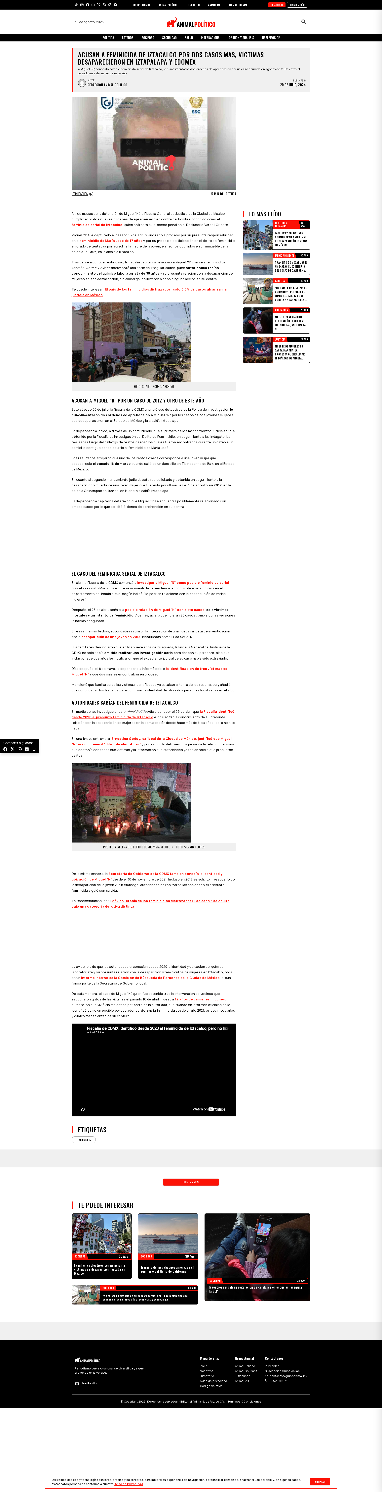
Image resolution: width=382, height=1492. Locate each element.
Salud (189, 37)
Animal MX (242, 1326)
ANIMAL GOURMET (239, 5)
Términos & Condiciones (244, 1347)
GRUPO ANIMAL (141, 5)
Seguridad (169, 37)
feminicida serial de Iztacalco (97, 225)
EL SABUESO (193, 5)
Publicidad (272, 1311)
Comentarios (191, 1127)
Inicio (203, 1311)
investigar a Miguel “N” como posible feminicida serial (183, 528)
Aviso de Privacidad (128, 1484)
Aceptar (320, 1482)
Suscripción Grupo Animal (282, 1316)
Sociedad (147, 37)
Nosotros (206, 1316)
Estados (128, 37)
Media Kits (89, 1329)
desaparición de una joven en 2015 (111, 582)
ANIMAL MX (214, 5)
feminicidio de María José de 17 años (111, 241)
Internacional (211, 37)
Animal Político (245, 1311)
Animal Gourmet (246, 1316)
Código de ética (211, 1331)
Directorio (207, 1321)
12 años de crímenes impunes (200, 944)
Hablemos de (271, 37)
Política (108, 37)
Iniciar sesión (297, 4)
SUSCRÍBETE (277, 4)
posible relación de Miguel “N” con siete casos (165, 555)
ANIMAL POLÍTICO (168, 5)
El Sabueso (242, 1321)
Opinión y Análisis (241, 37)
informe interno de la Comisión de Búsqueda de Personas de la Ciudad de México (150, 923)
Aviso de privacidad (213, 1326)
